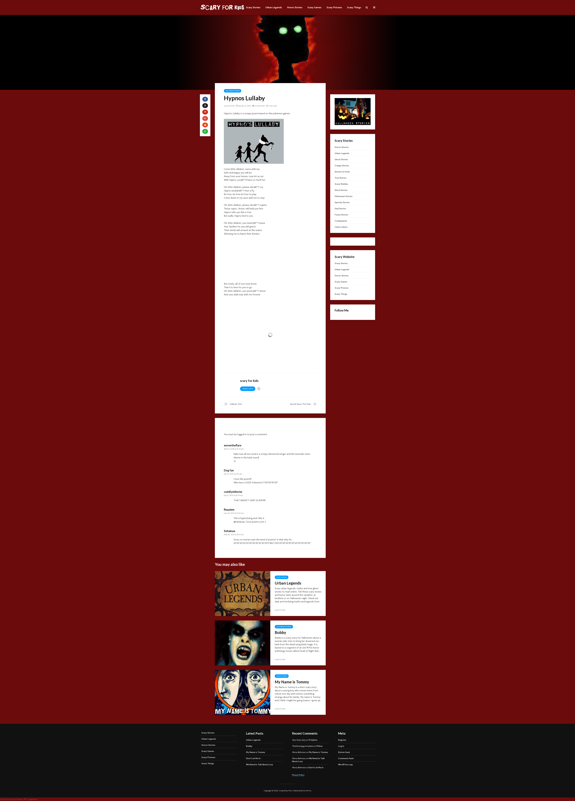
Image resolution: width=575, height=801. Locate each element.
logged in (242, 434)
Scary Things (354, 7)
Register (342, 740)
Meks (290, 790)
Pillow (320, 746)
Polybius (313, 740)
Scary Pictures (334, 7)
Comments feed (346, 758)
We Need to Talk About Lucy (259, 764)
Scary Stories (253, 7)
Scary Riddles (341, 184)
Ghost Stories (341, 159)
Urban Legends (273, 7)
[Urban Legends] (242, 593)
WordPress (307, 790)
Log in (341, 746)
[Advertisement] (270, 260)
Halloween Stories (283, 627)
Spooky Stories (342, 202)
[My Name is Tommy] (242, 692)
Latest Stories (281, 676)
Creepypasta (341, 220)
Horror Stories (294, 7)
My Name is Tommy (292, 681)
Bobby (280, 632)
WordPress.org (345, 764)
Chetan (19, 799)
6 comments (260, 106)
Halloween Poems (233, 91)
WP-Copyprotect (31, 799)
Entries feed (344, 752)
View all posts (247, 389)
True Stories (340, 177)
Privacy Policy (298, 775)
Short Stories (341, 190)
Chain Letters (341, 227)
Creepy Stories (342, 165)
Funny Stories (341, 214)
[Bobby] (242, 642)
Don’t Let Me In (253, 758)
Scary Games (314, 7)
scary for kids (229, 106)
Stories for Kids (342, 171)
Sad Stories (340, 208)
